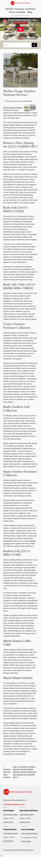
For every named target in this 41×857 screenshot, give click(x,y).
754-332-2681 (26, 841)
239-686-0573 (8, 841)
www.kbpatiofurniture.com (14, 804)
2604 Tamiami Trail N (27, 814)
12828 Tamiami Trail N (10, 814)
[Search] (34, 45)
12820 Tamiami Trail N (10, 833)
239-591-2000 (8, 822)
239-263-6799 (25, 822)
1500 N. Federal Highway (29, 833)
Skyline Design (10, 101)
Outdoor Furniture (24, 101)
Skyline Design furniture (12, 108)
